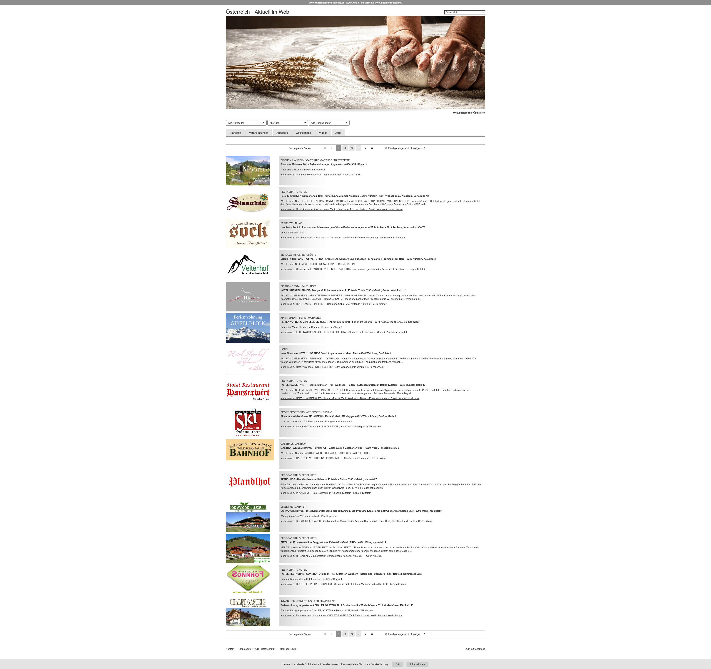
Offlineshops (303, 133)
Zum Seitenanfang (475, 648)
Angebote (282, 133)
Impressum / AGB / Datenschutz (257, 648)
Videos (323, 133)
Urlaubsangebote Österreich (469, 112)
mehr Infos (321, 174)
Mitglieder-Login (288, 648)
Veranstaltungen (258, 133)
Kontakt (230, 648)
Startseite (235, 133)
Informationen (417, 664)
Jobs (338, 133)
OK (397, 664)
